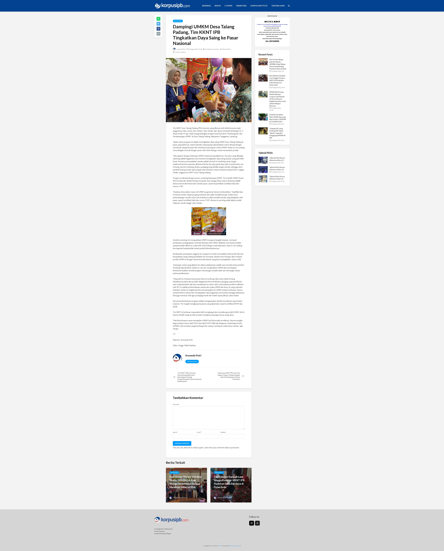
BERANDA (206, 6)
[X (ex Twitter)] (257, 523)
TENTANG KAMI (278, 6)
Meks (219, 546)
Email (199, 432)
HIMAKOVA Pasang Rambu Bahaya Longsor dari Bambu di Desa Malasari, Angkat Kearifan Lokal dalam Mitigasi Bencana (277, 99)
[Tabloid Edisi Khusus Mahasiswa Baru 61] (263, 179)
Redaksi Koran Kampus (180, 497)
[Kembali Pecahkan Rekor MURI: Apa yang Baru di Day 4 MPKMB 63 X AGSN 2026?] (263, 117)
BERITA (218, 6)
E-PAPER (228, 6)
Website (223, 432)
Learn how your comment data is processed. (221, 448)
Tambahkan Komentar (212, 49)
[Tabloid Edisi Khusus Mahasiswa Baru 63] (263, 160)
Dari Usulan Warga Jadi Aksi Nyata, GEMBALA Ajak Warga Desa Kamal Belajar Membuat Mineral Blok (185, 482)
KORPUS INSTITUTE (258, 6)
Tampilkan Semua (192, 361)
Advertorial (178, 21)
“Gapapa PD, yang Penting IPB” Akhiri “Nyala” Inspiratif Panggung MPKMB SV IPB (277, 133)
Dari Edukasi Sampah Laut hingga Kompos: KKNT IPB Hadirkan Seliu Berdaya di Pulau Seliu (229, 482)
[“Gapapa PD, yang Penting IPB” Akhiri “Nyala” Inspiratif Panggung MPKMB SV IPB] (263, 131)
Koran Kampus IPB (235, 546)
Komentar (176, 404)
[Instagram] (251, 523)
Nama (175, 432)
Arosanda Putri (181, 49)
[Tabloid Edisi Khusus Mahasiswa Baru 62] (263, 169)
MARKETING (241, 6)
